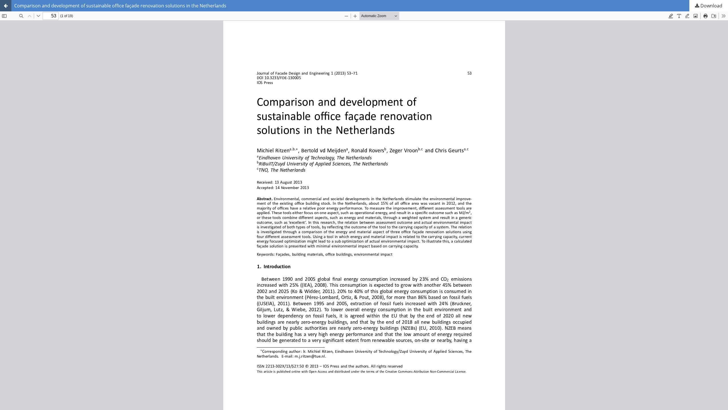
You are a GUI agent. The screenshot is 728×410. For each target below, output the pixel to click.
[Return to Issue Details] (5, 5)
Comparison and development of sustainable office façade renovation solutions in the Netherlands (120, 6)
